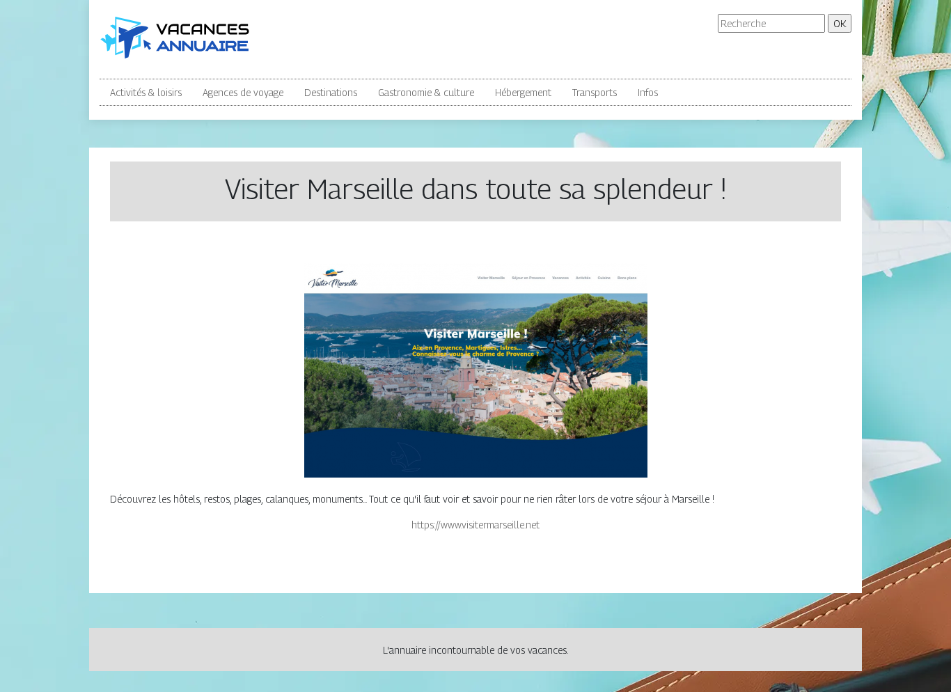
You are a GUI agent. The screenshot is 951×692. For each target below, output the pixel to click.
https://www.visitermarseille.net (475, 524)
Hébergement (523, 92)
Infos (648, 92)
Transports (594, 92)
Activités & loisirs (146, 92)
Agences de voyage (243, 92)
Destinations (330, 92)
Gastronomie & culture (426, 92)
